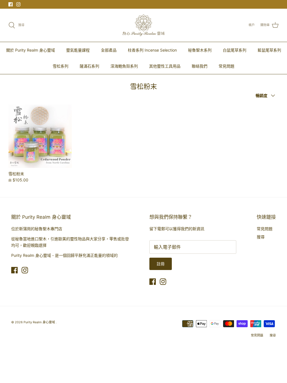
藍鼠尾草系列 (269, 50)
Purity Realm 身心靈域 (40, 322)
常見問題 (226, 66)
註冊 (161, 263)
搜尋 (261, 236)
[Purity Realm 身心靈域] (143, 25)
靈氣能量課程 (78, 50)
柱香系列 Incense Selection (152, 50)
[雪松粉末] (40, 136)
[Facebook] (10, 4)
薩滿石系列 (89, 66)
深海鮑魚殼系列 (124, 66)
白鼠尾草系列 (234, 50)
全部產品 (109, 50)
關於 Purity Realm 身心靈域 (30, 50)
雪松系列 (60, 66)
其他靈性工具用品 (164, 66)
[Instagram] (18, 4)
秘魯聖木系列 (200, 50)
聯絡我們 (199, 66)
